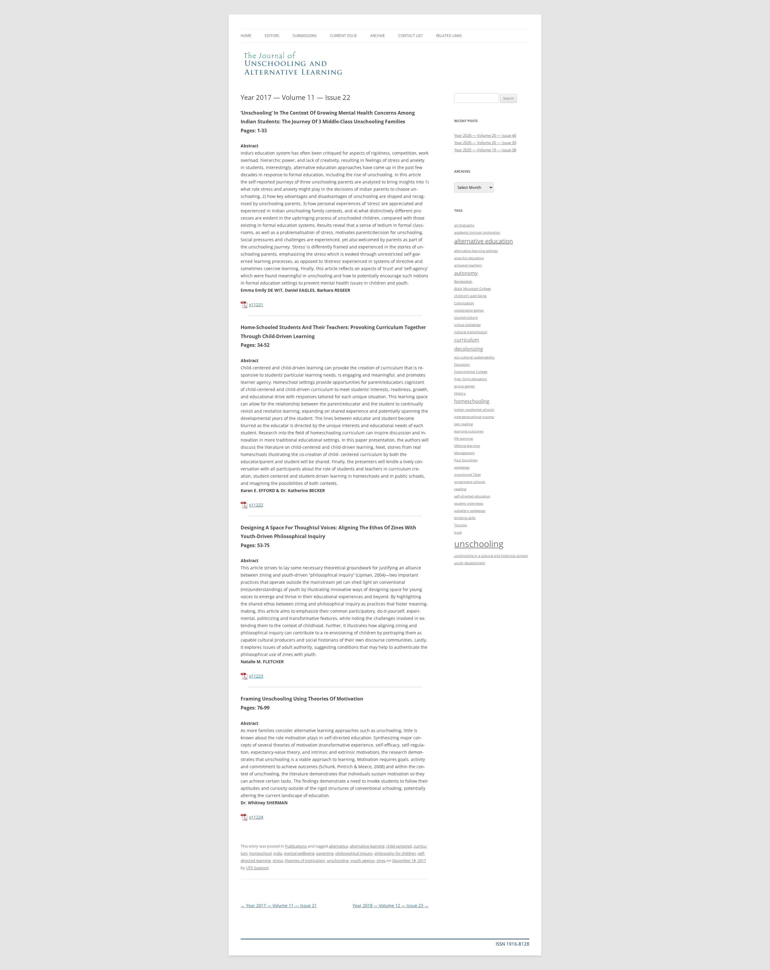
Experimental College (470, 372)
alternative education (483, 241)
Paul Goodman (466, 460)
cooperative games (469, 310)
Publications (296, 846)
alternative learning (367, 846)
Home (246, 35)
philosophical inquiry (354, 853)
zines (381, 860)
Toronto (460, 525)
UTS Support (257, 867)
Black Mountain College (472, 289)
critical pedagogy (467, 325)
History (460, 393)
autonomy (466, 273)
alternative (338, 846)
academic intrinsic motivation (477, 232)
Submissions (305, 35)
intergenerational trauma (474, 417)
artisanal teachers (468, 265)
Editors (272, 35)
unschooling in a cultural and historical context (491, 556)
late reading (463, 424)
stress (278, 860)
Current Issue (343, 35)
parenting (325, 853)
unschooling (338, 860)
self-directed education (472, 496)
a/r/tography (464, 225)
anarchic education (469, 258)
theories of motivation (305, 860)
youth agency (362, 860)
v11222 (256, 505)
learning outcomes (468, 431)
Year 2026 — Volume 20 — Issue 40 (485, 135)
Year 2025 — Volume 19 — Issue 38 (485, 149)
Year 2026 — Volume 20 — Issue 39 (485, 142)
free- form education (470, 379)
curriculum (466, 340)
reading (460, 489)
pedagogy (462, 467)
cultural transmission (470, 332)
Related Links (449, 35)
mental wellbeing (299, 853)
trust (458, 532)
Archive (377, 35)
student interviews (468, 503)
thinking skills (465, 518)
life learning (463, 438)
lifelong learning (467, 446)
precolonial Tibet (467, 475)
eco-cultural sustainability (474, 357)
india (277, 853)
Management (464, 453)
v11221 (256, 304)
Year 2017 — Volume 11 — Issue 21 (279, 905)
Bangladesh (463, 281)
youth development (469, 563)
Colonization (464, 303)
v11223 (256, 676)
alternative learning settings (476, 251)
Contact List (410, 35)
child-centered (399, 846)
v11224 (256, 817)
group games (464, 386)
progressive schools (469, 482)
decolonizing (468, 349)
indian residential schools (474, 410)
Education (462, 364)
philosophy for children (395, 853)
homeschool (260, 853)
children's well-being (470, 296)
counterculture (466, 318)
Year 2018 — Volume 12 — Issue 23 (391, 905)
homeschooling (471, 401)
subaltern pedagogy (469, 511)
